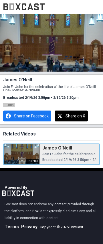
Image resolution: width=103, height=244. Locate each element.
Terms (12, 226)
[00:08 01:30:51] (51, 43)
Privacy (29, 226)
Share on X (75, 116)
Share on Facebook (31, 116)
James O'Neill (57, 148)
